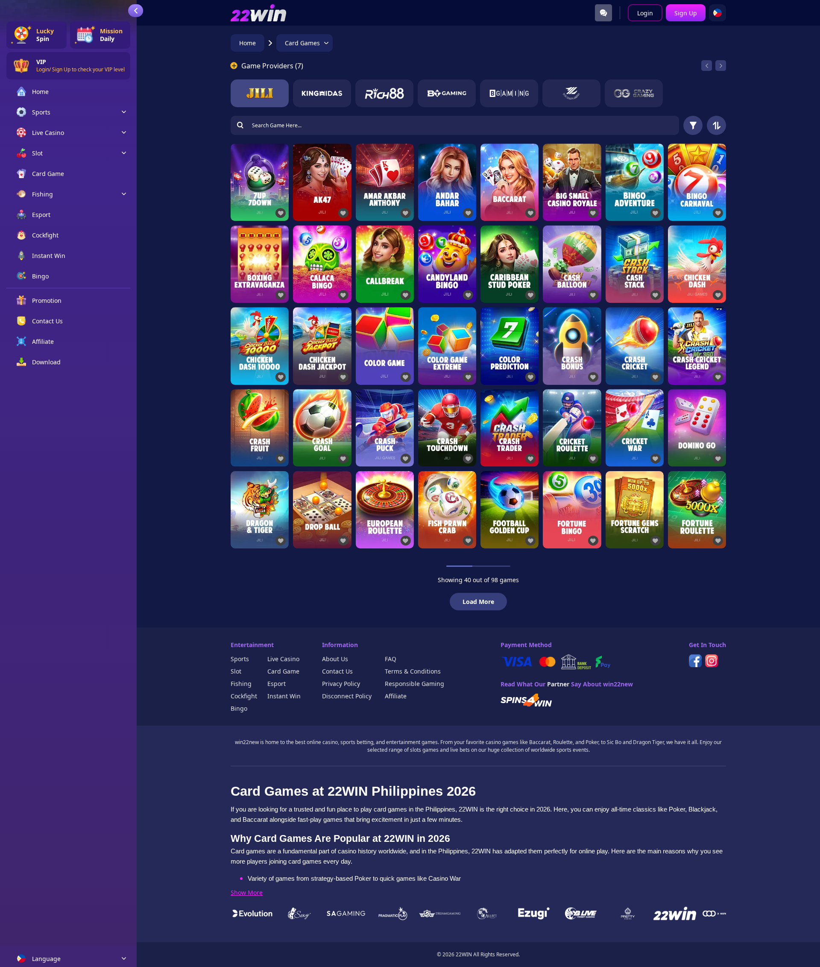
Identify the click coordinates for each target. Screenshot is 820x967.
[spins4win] (526, 700)
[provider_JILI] (260, 93)
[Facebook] (695, 660)
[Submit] (240, 125)
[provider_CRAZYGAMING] (634, 93)
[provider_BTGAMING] (447, 93)
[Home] (258, 12)
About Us (335, 659)
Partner (558, 684)
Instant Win (284, 696)
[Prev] (706, 65)
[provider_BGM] (509, 93)
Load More (478, 602)
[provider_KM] (322, 93)
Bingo (239, 708)
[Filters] (693, 125)
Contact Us (337, 671)
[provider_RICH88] (384, 93)
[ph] (717, 12)
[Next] (720, 65)
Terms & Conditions (413, 671)
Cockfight (244, 696)
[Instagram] (711, 660)
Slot (236, 671)
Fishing (241, 684)
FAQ (390, 659)
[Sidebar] (135, 10)
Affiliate (396, 696)
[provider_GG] (571, 93)
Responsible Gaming (414, 684)
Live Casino (283, 659)
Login (645, 13)
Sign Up (685, 13)
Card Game (283, 671)
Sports (240, 659)
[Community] (603, 12)
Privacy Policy (341, 684)
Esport (276, 684)
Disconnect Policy (347, 696)
